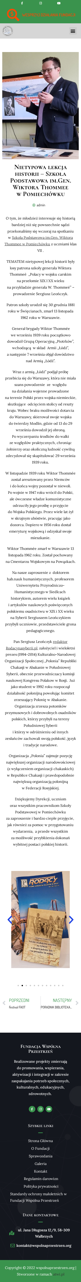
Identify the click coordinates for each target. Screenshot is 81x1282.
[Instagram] (40, 3)
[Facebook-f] (22, 3)
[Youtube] (59, 3)
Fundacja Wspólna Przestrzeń (40, 1048)
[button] (73, 31)
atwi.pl (58, 1274)
